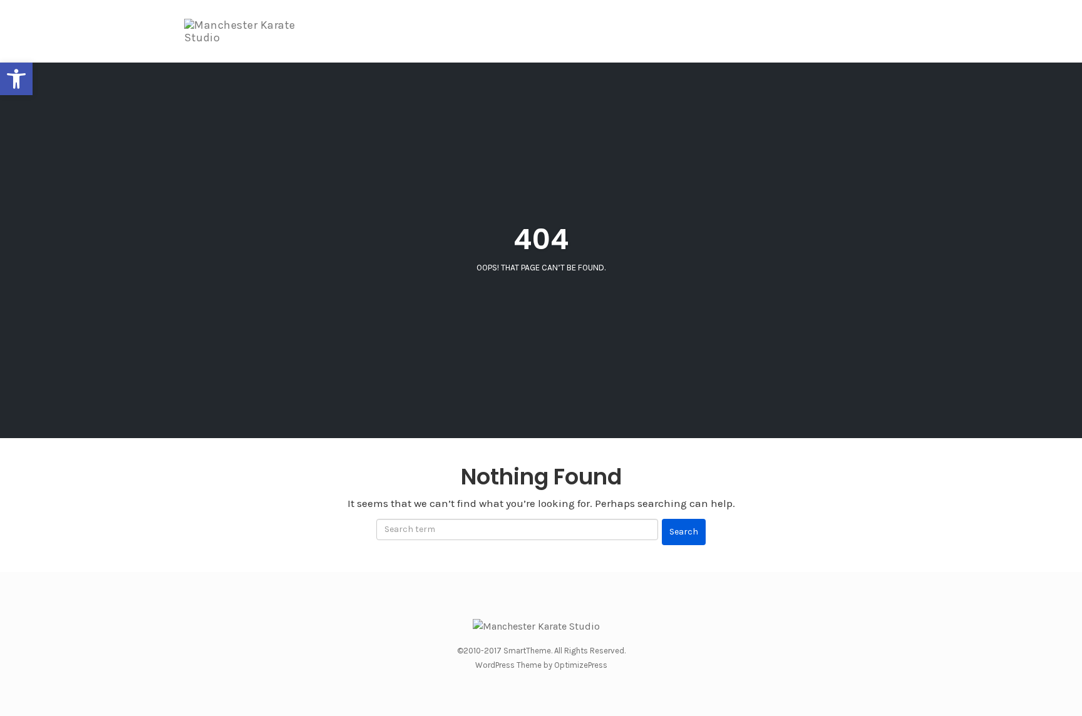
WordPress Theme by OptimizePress (541, 665)
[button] (16, 79)
